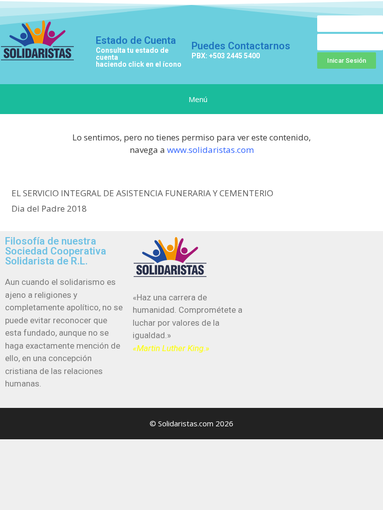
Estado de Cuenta (136, 40)
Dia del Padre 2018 (49, 208)
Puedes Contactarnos (241, 46)
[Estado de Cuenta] (108, 18)
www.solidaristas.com (210, 149)
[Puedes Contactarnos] (202, 25)
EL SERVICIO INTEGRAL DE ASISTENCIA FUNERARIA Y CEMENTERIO (142, 193)
